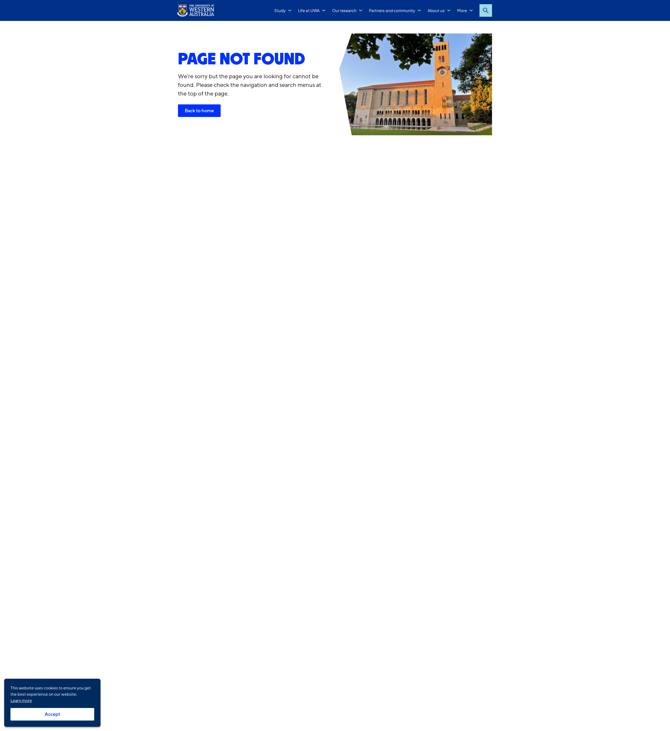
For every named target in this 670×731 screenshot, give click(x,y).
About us (436, 10)
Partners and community (392, 10)
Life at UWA (309, 10)
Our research (344, 10)
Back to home (199, 111)
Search (485, 10)
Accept (52, 714)
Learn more (21, 701)
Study (280, 10)
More (462, 10)
